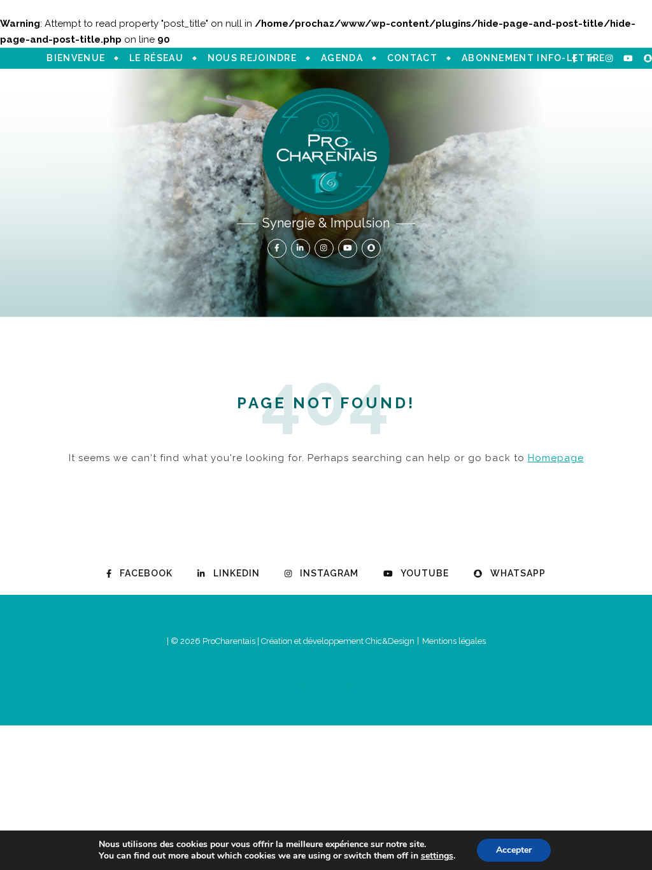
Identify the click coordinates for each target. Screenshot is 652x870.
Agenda (342, 58)
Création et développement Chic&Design (338, 641)
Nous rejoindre (252, 58)
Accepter (514, 850)
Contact (412, 58)
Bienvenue (75, 58)
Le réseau (156, 58)
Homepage (556, 458)
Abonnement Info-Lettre (534, 58)
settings (437, 856)
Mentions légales (454, 641)
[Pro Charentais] (326, 151)
